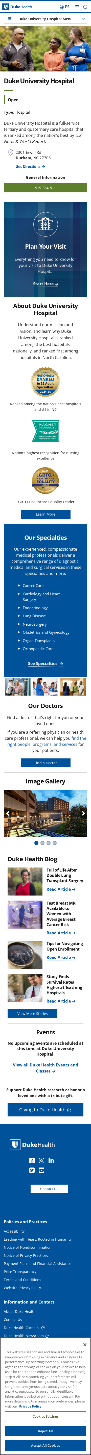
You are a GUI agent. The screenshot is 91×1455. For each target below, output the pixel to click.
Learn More (45, 514)
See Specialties (43, 663)
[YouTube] (43, 1171)
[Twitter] (33, 1171)
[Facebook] (33, 1161)
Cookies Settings (45, 1416)
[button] (64, 7)
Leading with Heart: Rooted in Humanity (38, 1239)
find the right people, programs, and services (46, 741)
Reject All (45, 1431)
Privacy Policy (30, 1406)
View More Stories (32, 1013)
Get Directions (28, 166)
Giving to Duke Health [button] (42, 1110)
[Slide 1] (36, 843)
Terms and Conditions (22, 1279)
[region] (45, 1396)
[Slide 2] (42, 843)
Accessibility (14, 1231)
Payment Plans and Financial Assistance (37, 1263)
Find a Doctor (45, 762)
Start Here (43, 284)
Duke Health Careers (22, 1327)
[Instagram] (43, 1161)
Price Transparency (20, 1271)
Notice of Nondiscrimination (28, 1247)
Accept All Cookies (45, 1445)
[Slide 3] (49, 843)
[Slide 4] (55, 843)
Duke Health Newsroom (24, 1335)
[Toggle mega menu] (77, 6)
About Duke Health (20, 1311)
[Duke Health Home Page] (33, 1144)
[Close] (84, 1344)
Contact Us (49, 1188)
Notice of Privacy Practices (26, 1255)
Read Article (59, 889)
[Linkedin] (52, 1161)
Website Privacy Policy (22, 1287)
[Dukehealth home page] (11, 7)
